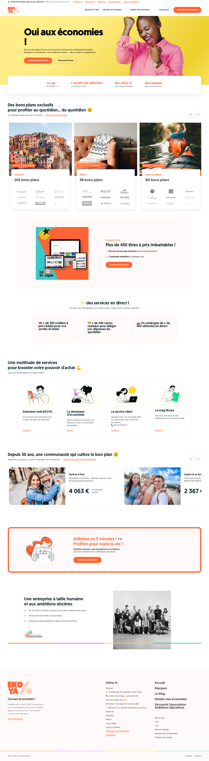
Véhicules (110, 716)
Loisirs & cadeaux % (131, 2)
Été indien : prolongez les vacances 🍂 (122, 704)
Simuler (70, 431)
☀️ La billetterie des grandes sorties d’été (124, 692)
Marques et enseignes (112, 10)
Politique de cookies (163, 738)
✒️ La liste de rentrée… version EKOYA (122, 696)
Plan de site (159, 718)
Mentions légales (162, 730)
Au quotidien (111, 724)
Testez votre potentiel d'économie (79, 460)
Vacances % (78, 2)
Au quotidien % (114, 2)
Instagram (197, 756)
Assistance (111, 735)
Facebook (188, 756)
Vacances (19, 175)
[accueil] (13, 10)
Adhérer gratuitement (187, 10)
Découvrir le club (92, 10)
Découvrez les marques (56, 115)
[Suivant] (198, 115)
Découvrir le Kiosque (119, 265)
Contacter (115, 431)
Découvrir (27, 431)
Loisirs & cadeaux (153, 175)
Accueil (160, 683)
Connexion (164, 10)
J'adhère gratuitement (38, 61)
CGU (157, 722)
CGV (157, 726)
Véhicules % (90, 2)
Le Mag (160, 693)
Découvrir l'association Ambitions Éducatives (170, 706)
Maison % (101, 2)
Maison (83, 175)
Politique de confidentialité (166, 734)
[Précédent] (191, 115)
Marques (109, 688)
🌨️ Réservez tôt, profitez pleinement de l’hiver (126, 708)
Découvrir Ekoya (65, 61)
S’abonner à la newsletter (117, 731)
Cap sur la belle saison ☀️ (116, 700)
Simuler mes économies (139, 10)
